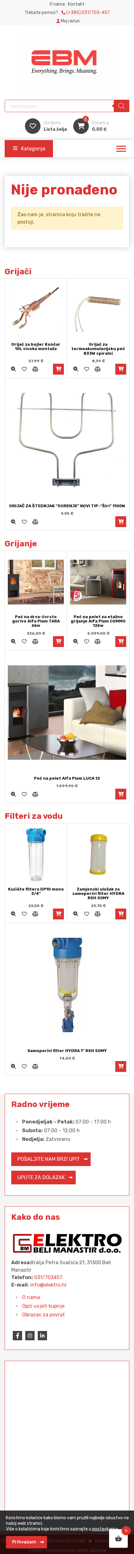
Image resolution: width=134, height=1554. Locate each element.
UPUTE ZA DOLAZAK (41, 1177)
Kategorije (33, 149)
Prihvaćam (24, 1542)
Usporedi (35, 369)
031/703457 (48, 1277)
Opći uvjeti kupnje (43, 1306)
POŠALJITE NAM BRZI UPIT (48, 1159)
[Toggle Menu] (121, 148)
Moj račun (70, 21)
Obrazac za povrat (43, 1315)
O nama (57, 4)
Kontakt (76, 4)
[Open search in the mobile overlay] (67, 106)
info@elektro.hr (48, 1285)
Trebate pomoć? (67, 12)
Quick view (13, 369)
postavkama (105, 1529)
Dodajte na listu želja (24, 369)
